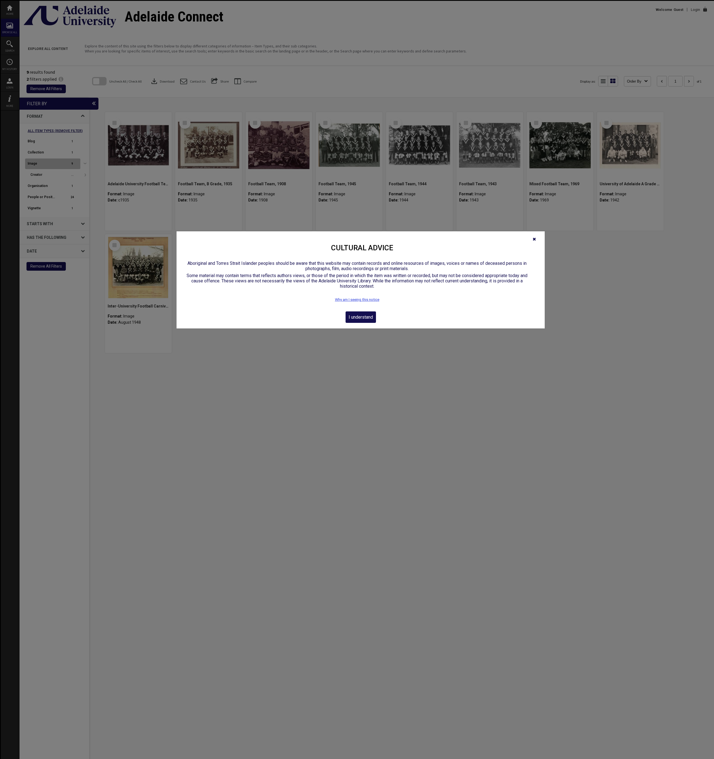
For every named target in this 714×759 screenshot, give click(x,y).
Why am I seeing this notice (357, 299)
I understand (361, 317)
